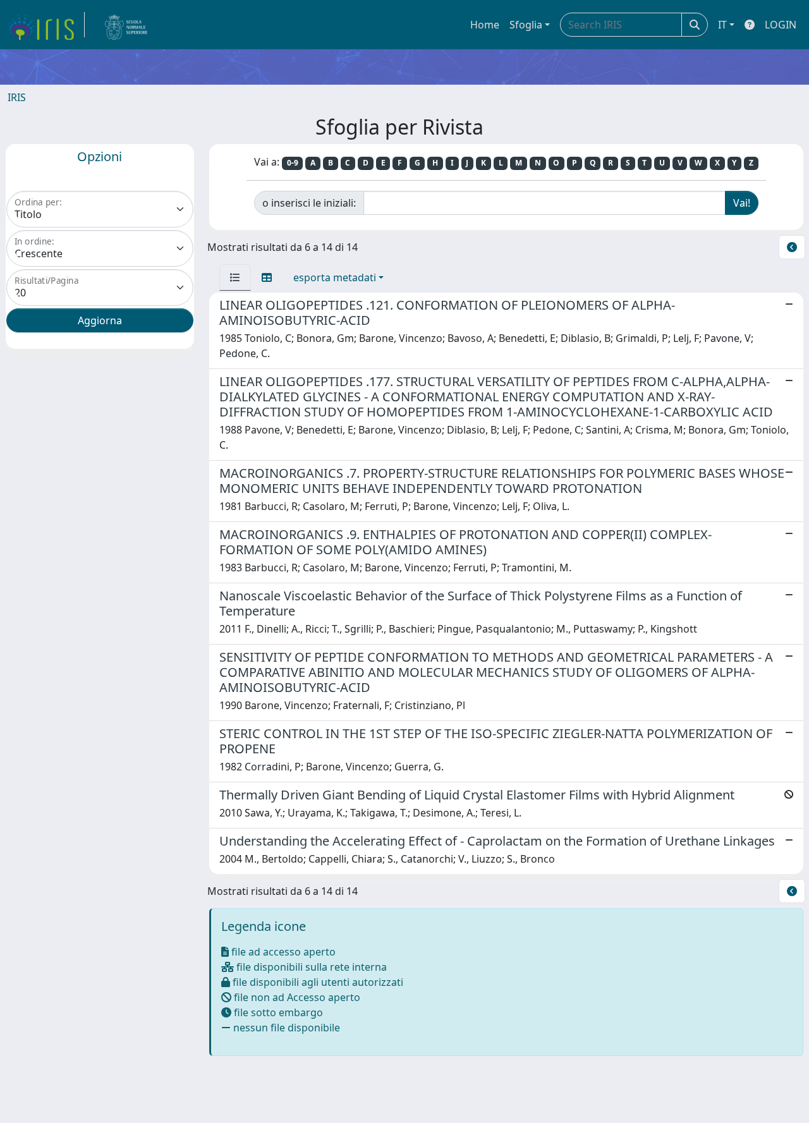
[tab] (235, 277)
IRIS (17, 97)
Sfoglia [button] (525, 25)
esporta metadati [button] (334, 277)
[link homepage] (46, 24)
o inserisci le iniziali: (309, 203)
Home (484, 25)
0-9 (292, 162)
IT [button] (722, 25)
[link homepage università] (126, 24)
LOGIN (780, 25)
